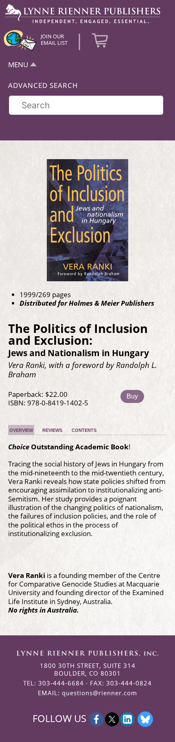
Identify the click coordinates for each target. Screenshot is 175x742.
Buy (132, 396)
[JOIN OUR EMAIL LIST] (20, 50)
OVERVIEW (21, 430)
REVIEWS (52, 430)
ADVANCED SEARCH (43, 85)
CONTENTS (84, 430)
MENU (18, 64)
